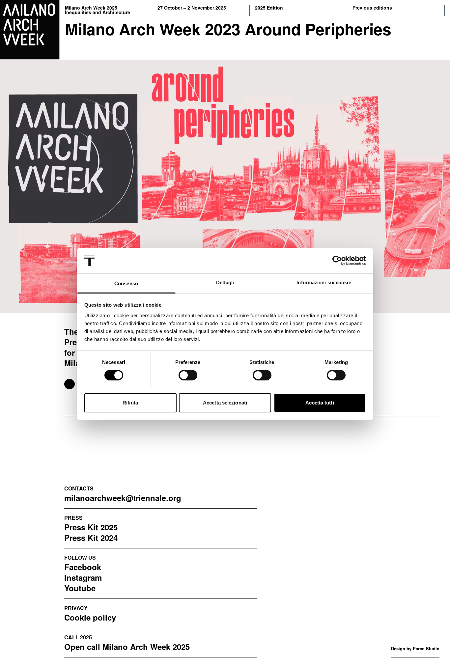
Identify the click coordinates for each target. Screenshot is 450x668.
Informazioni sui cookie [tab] (323, 282)
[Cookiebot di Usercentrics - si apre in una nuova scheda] (337, 260)
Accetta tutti (319, 402)
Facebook (82, 566)
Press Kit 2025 (91, 527)
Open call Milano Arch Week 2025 (127, 646)
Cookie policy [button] (90, 617)
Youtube (80, 588)
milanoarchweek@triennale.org (122, 497)
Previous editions (372, 8)
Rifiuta (130, 402)
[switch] (188, 375)
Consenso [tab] (126, 283)
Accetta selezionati (225, 402)
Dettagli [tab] (225, 282)
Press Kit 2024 (91, 537)
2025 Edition (269, 8)
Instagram (83, 577)
